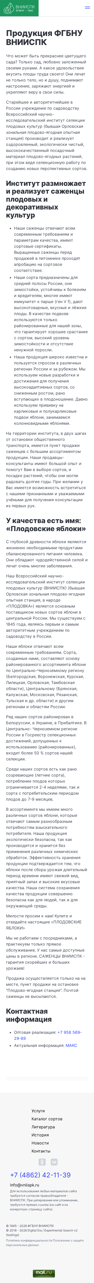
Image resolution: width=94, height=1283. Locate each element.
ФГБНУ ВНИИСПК (41, 1226)
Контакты (41, 1150)
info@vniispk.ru (24, 1184)
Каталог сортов (47, 1118)
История (40, 1134)
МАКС (71, 1045)
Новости (40, 1142)
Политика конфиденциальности (29, 1240)
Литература (43, 1126)
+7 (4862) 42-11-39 (40, 1175)
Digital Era (35, 1230)
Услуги (38, 1110)
